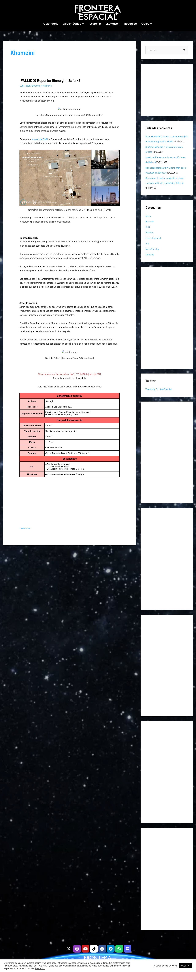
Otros (145, 24)
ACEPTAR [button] (185, 966)
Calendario (50, 24)
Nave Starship (152, 249)
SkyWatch (112, 24)
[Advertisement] (69, 499)
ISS (147, 243)
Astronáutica (72, 24)
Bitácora (149, 221)
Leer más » (24, 528)
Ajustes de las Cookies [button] (165, 965)
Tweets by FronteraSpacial (158, 389)
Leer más (40, 968)
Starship (95, 24)
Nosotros (130, 24)
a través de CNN (40, 139)
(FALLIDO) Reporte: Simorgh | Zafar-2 (49, 81)
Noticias (149, 254)
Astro (148, 216)
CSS (147, 227)
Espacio (149, 232)
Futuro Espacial (153, 238)
